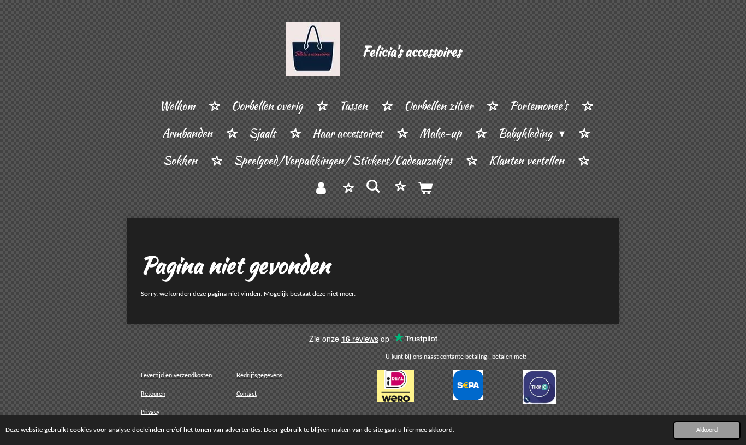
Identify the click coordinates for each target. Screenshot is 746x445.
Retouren (153, 394)
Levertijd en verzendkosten (176, 375)
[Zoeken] (373, 186)
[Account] (321, 188)
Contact (246, 394)
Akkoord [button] (707, 430)
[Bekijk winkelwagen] (424, 188)
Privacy (150, 412)
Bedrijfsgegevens (259, 375)
